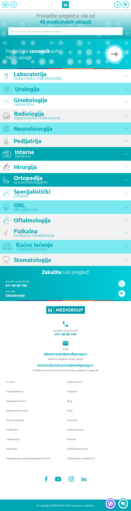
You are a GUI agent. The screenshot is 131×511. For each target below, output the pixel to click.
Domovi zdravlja (15, 420)
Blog (69, 400)
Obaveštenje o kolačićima (81, 458)
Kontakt (71, 439)
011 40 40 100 (65, 334)
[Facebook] (46, 479)
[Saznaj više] (126, 76)
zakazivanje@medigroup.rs (65, 354)
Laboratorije (12, 439)
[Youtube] (58, 479)
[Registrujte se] (117, 4)
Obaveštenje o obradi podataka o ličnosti (28, 458)
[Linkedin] (84, 479)
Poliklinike (12, 429)
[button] (125, 4)
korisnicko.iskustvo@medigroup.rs (65, 365)
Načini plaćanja (75, 429)
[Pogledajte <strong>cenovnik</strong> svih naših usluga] (114, 54)
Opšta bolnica (74, 381)
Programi (72, 391)
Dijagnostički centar (17, 410)
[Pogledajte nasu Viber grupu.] (110, 503)
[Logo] (65, 4)
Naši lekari (11, 448)
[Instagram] (71, 479)
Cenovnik (72, 420)
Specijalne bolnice (16, 400)
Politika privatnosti (77, 448)
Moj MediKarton (15, 391)
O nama (10, 381)
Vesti (70, 410)
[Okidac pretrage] (13, 4)
